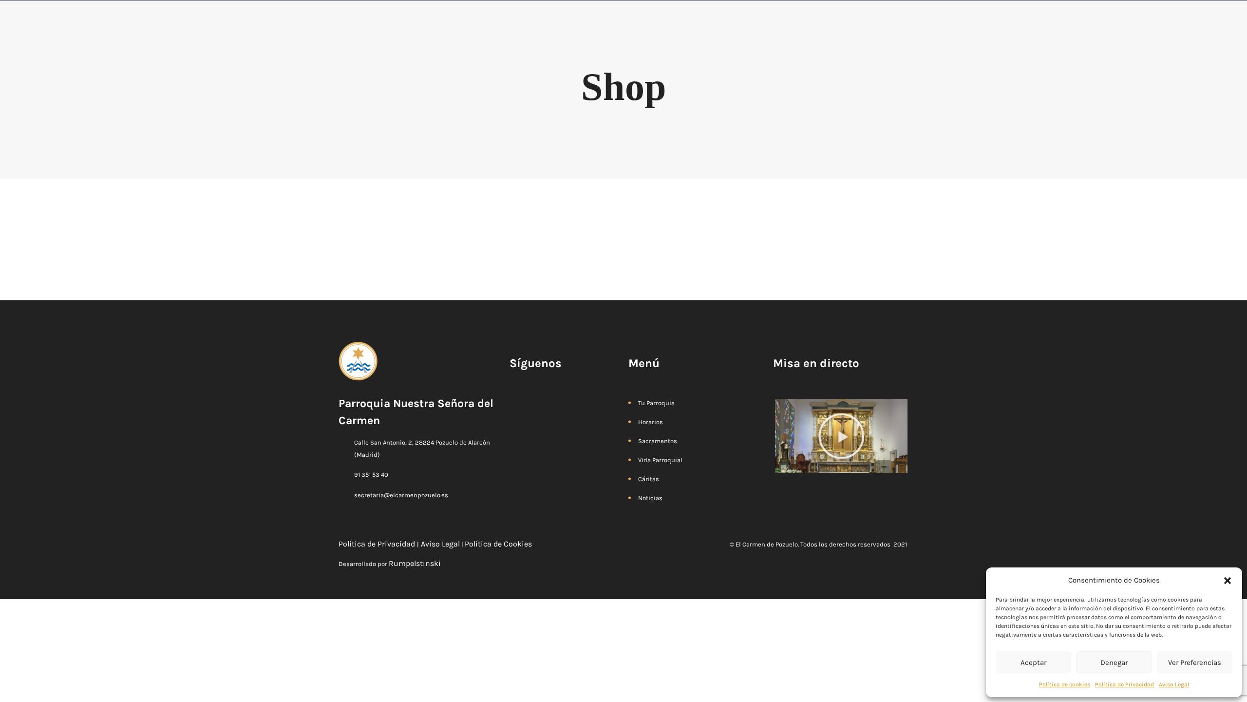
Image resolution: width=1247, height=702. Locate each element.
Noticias (650, 498)
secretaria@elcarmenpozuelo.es (401, 495)
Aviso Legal (1174, 684)
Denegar (1114, 662)
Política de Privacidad (1124, 684)
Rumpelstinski (415, 563)
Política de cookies (1064, 684)
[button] (1227, 580)
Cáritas (648, 479)
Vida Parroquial (660, 460)
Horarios (650, 422)
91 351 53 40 (371, 474)
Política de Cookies (499, 543)
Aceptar (1033, 662)
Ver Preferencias (1194, 662)
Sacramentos (657, 441)
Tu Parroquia (656, 403)
